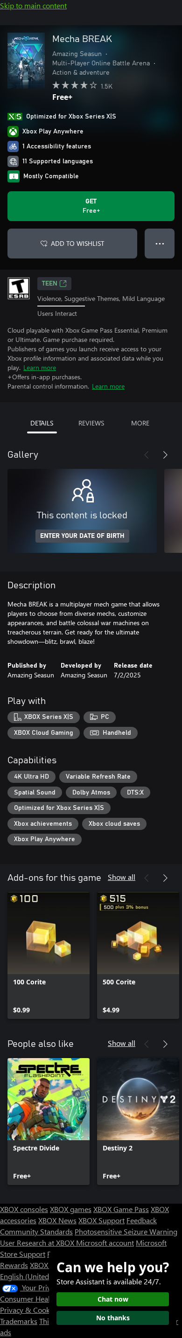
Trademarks (18, 1321)
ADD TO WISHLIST (77, 243)
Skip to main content (33, 5)
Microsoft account (105, 1242)
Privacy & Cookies (29, 1310)
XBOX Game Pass (121, 1209)
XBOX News (57, 1220)
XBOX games (70, 1209)
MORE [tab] (140, 422)
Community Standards (36, 1231)
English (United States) (36, 1276)
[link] (48, 955)
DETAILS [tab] (41, 422)
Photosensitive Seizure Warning (126, 1231)
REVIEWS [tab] (91, 422)
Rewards (14, 1265)
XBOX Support (101, 1220)
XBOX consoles (24, 1209)
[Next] (165, 454)
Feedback (141, 1220)
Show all (121, 877)
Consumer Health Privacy (41, 1298)
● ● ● (159, 243)
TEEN (49, 283)
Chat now (113, 1299)
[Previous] (146, 454)
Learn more (39, 367)
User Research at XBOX (38, 1242)
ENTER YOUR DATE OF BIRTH (82, 536)
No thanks (113, 1317)
